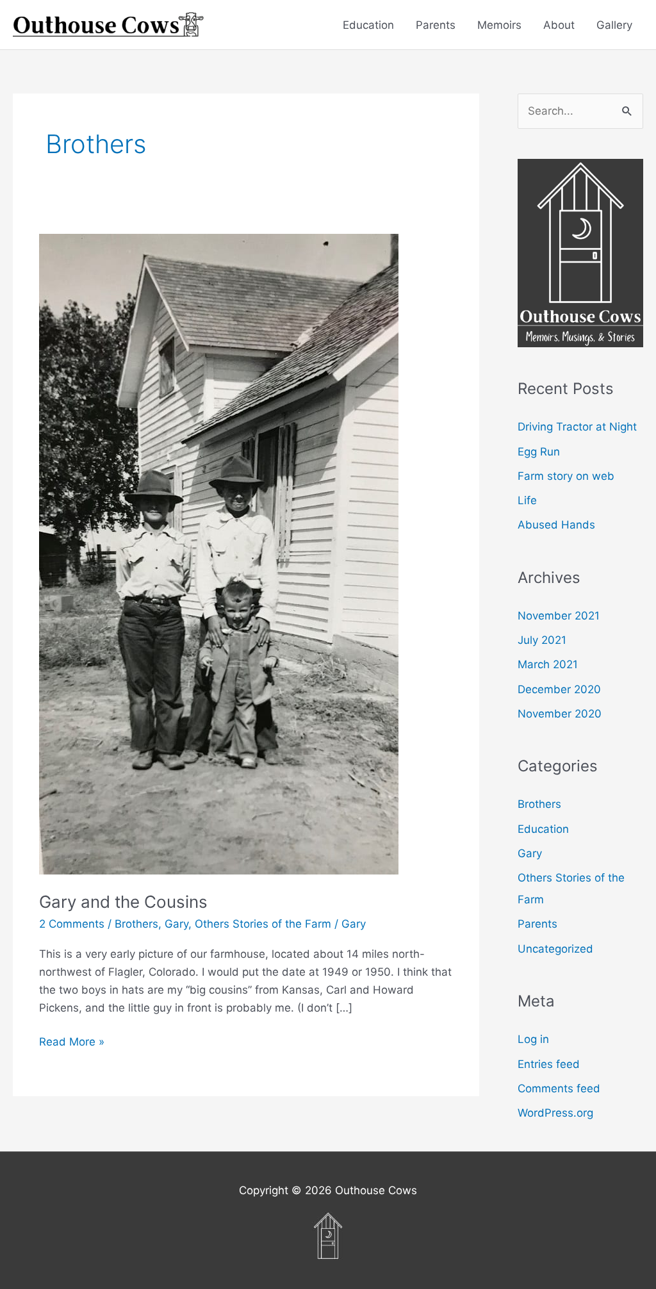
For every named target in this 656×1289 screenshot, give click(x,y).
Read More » (71, 1043)
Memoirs (499, 25)
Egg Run (539, 451)
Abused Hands (556, 524)
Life (527, 500)
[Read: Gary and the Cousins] (218, 553)
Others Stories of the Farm (263, 923)
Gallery (614, 25)
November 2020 (560, 713)
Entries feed (549, 1064)
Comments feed (559, 1088)
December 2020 (559, 689)
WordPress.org (555, 1112)
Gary (176, 923)
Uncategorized (555, 948)
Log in (533, 1039)
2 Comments (71, 923)
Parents (435, 25)
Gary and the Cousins (123, 902)
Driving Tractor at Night (577, 426)
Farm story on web (566, 476)
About (559, 25)
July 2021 (542, 640)
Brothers (136, 923)
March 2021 (548, 664)
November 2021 (559, 615)
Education (368, 25)
